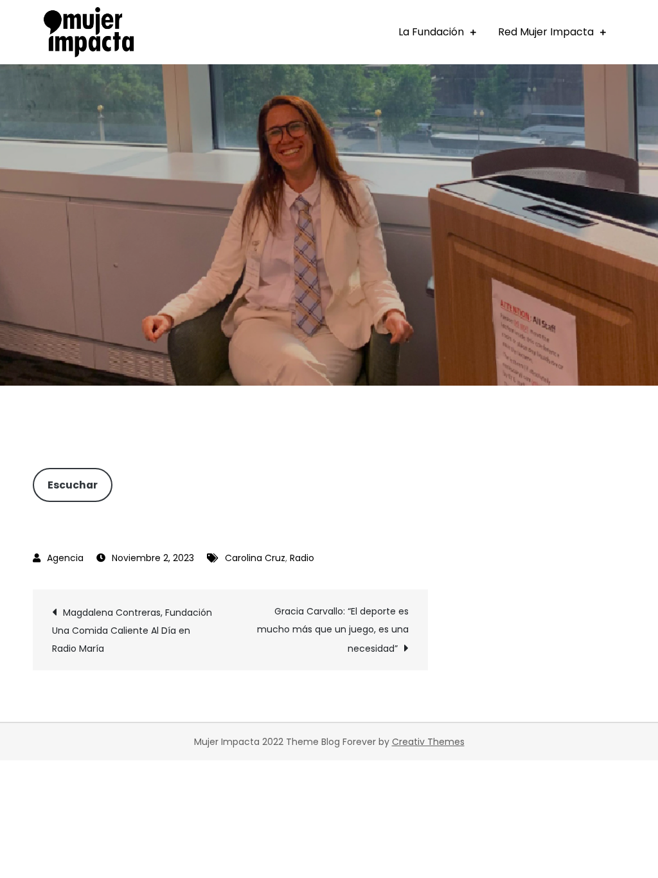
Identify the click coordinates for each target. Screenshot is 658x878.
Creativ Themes (428, 741)
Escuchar (73, 485)
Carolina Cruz (255, 557)
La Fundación (431, 31)
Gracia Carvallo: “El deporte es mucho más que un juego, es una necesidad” (333, 630)
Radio (302, 557)
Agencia (65, 557)
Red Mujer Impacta (546, 31)
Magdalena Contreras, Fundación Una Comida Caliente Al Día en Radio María (132, 630)
